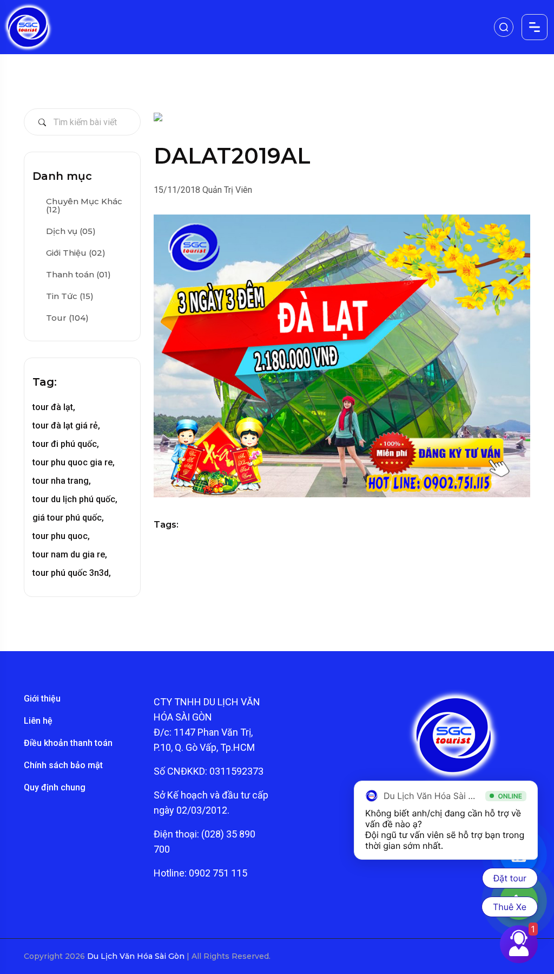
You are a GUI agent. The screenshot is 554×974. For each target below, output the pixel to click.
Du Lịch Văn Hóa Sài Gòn (137, 956)
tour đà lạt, (53, 407)
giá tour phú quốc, (68, 517)
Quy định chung (54, 787)
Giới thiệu (42, 698)
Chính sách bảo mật (63, 765)
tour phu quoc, (61, 536)
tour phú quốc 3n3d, (71, 573)
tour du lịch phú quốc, (74, 499)
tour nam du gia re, (69, 554)
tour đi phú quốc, (65, 444)
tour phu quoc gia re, (73, 462)
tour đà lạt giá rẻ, (66, 425)
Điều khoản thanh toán (68, 743)
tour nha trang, (61, 481)
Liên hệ (38, 721)
